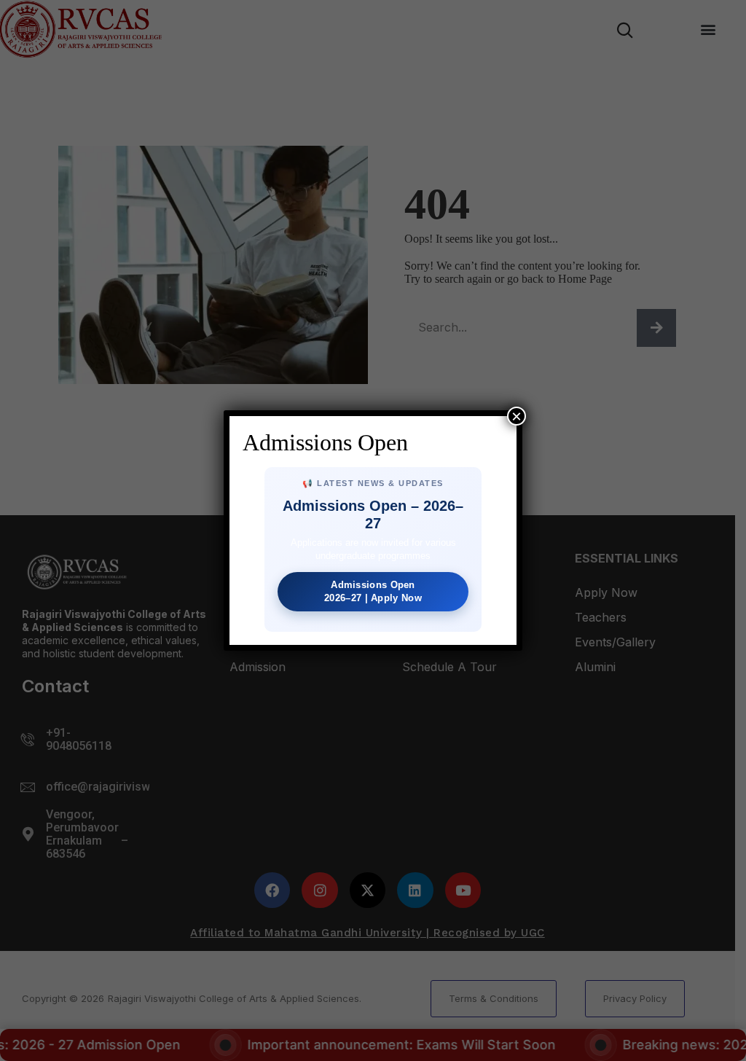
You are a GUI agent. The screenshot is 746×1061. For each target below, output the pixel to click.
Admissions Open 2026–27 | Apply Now (373, 591)
